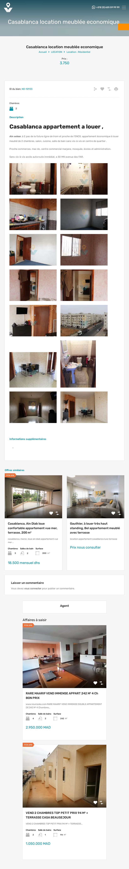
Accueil (43, 52)
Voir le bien (64, 675)
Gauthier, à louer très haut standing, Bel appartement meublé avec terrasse (95, 528)
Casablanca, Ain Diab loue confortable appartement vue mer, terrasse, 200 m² (32, 528)
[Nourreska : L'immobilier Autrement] (8, 11)
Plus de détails (33, 509)
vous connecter (32, 588)
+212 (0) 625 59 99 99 (108, 7)
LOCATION (56, 52)
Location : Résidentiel (78, 52)
